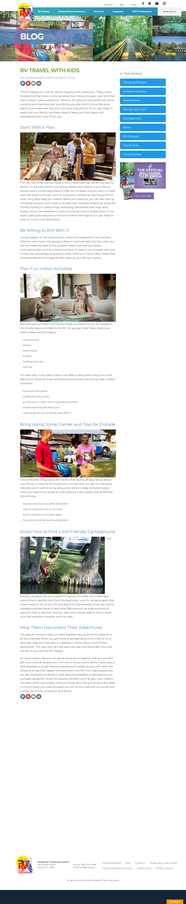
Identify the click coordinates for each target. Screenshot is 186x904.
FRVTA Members (142, 11)
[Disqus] (68, 737)
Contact (133, 4)
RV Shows (43, 11)
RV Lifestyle (48, 77)
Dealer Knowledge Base (117, 868)
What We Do (169, 11)
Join (128, 863)
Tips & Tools (66, 77)
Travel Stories (132, 154)
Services (99, 11)
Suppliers (118, 11)
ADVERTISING (144, 868)
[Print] (38, 83)
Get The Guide (143, 196)
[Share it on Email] (33, 83)
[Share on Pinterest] (28, 83)
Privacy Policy (164, 868)
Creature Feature (134, 91)
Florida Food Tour (134, 109)
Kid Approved (30, 77)
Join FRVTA (108, 4)
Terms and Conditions (163, 863)
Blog (122, 4)
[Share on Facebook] (22, 83)
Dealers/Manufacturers (71, 11)
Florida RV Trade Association (26, 12)
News (126, 127)
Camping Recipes (135, 82)
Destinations (131, 100)
